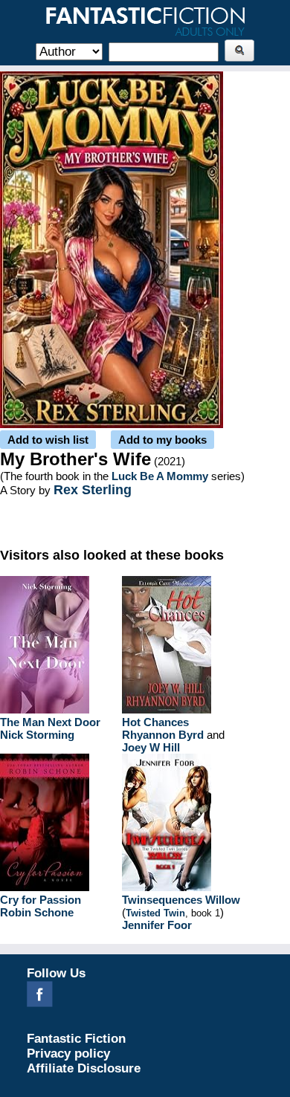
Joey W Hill (151, 747)
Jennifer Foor (157, 925)
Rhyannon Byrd (163, 734)
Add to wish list (47, 439)
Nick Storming (37, 734)
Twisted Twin (155, 913)
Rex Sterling (93, 489)
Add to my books (162, 439)
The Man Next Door (50, 722)
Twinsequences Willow (181, 899)
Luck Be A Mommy (160, 476)
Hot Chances (155, 722)
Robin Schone (37, 912)
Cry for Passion (40, 899)
